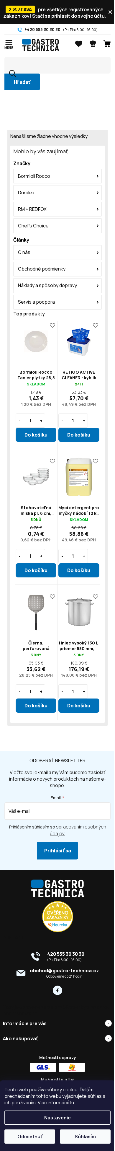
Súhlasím (85, 1136)
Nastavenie (57, 1117)
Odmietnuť (29, 1136)
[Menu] (8, 42)
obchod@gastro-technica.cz (64, 970)
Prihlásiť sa (57, 850)
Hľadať (22, 82)
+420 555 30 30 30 (64, 954)
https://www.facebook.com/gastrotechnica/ (57, 990)
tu (72, 1102)
